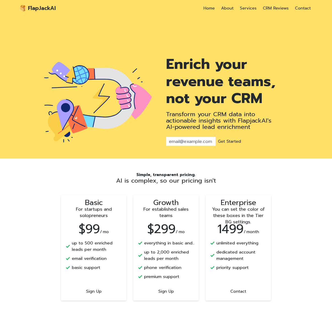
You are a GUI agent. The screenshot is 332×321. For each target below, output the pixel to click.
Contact (303, 8)
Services (248, 8)
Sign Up (94, 291)
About (227, 8)
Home (209, 8)
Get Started (229, 141)
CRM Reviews (276, 8)
